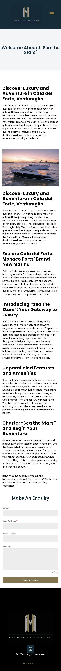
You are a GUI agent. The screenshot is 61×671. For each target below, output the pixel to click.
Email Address (10, 521)
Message (7, 546)
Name (6, 508)
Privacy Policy (30, 663)
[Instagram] (30, 649)
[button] (52, 14)
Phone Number (9, 534)
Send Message (30, 580)
